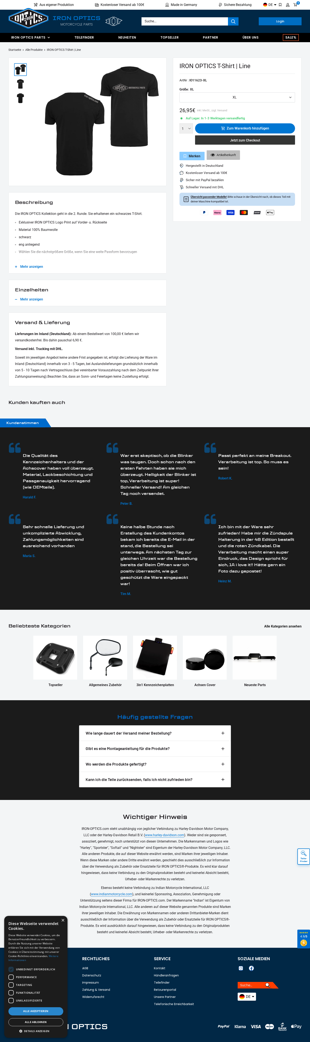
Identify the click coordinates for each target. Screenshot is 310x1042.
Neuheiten (127, 37)
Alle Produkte (34, 49)
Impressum (90, 982)
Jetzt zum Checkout (245, 140)
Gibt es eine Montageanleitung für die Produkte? (128, 748)
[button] (35, 1031)
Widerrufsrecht (93, 997)
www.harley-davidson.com (164, 835)
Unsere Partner (165, 997)
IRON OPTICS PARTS (28, 37)
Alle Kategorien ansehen (283, 626)
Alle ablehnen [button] (36, 1022)
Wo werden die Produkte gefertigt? (116, 764)
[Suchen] (233, 21)
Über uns (251, 37)
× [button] (62, 920)
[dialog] (35, 977)
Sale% (290, 37)
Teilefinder (84, 37)
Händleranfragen (166, 975)
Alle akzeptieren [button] (35, 1011)
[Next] (160, 123)
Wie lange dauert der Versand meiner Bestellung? (129, 733)
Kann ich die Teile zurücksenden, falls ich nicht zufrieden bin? (139, 779)
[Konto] (288, 4)
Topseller (169, 37)
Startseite (14, 49)
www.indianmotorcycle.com (111, 894)
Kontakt (159, 968)
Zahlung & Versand (96, 990)
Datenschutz (91, 975)
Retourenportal (165, 990)
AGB (85, 968)
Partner (210, 37)
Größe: (186, 89)
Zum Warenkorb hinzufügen (248, 128)
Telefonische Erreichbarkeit (174, 1004)
